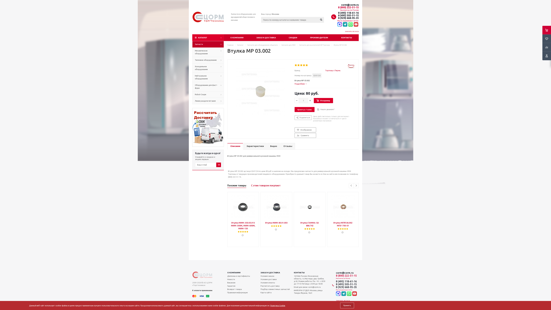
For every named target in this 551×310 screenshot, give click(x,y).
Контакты (346, 38)
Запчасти (199, 44)
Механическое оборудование (201, 52)
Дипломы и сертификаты (238, 276)
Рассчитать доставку (270, 286)
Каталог (202, 38)
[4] (304, 65)
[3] (301, 65)
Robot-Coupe (200, 94)
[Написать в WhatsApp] (350, 24)
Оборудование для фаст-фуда (206, 86)
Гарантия (231, 286)
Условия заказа (267, 276)
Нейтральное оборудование (201, 77)
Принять (347, 305)
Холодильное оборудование (201, 67)
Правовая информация (237, 292)
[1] (296, 65)
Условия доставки (269, 279)
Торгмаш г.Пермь (333, 70)
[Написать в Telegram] (345, 24)
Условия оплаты (268, 283)
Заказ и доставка (266, 38)
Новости (231, 279)
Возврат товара (234, 289)
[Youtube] (356, 24)
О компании (237, 38)
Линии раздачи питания (205, 101)
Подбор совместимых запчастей (275, 289)
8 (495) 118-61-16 (348, 12)
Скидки (293, 38)
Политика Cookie (277, 306)
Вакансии (231, 283)
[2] (298, 65)
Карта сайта (266, 292)
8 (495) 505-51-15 (348, 15)
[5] (306, 65)
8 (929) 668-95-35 (348, 18)
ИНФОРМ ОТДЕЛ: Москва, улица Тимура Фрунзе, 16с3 (308, 291)
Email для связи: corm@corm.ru (307, 287)
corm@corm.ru (350, 4)
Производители (319, 38)
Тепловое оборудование (206, 60)
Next (356, 185)
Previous (351, 185)
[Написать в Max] (339, 24)
